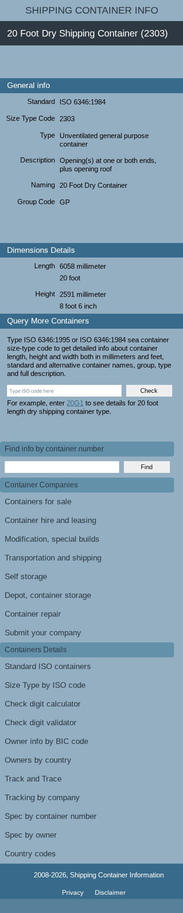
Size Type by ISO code (45, 685)
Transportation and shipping (53, 557)
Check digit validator (40, 722)
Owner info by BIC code (46, 741)
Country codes (30, 853)
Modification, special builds (52, 539)
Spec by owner (31, 835)
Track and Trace (33, 778)
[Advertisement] (91, 62)
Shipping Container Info (91, 10)
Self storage (26, 576)
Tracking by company (42, 797)
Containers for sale (38, 501)
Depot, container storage (48, 595)
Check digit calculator (43, 703)
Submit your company (43, 632)
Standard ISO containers (48, 666)
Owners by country (38, 760)
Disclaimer (110, 892)
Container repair (33, 614)
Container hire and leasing (50, 520)
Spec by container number (51, 816)
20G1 (75, 403)
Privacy (73, 892)
